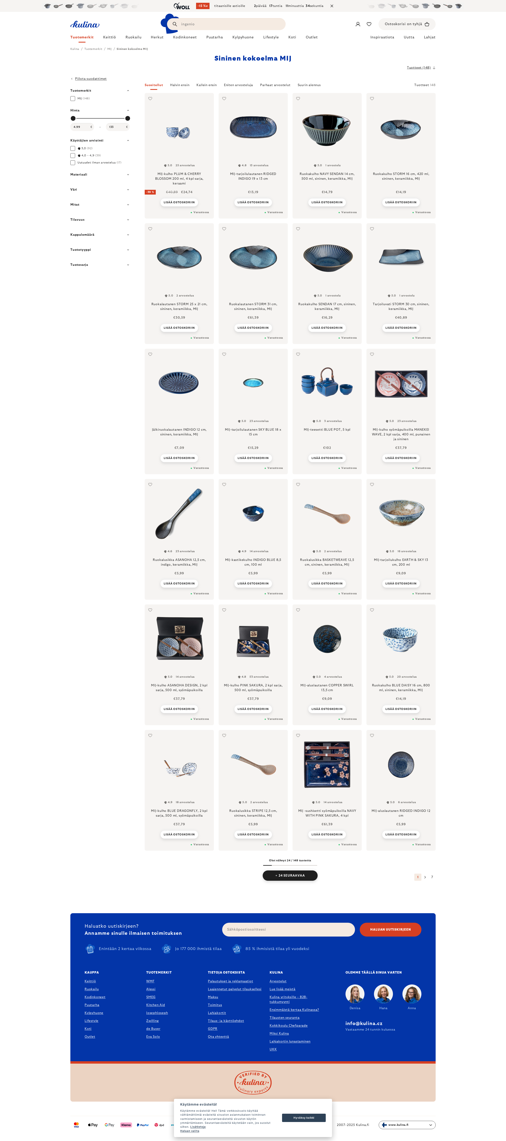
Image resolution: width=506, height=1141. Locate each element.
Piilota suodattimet (91, 78)
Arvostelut (278, 981)
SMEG (151, 997)
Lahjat (430, 37)
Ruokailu (92, 989)
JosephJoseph (157, 1013)
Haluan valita (189, 1130)
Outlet (90, 1036)
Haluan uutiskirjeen (390, 929)
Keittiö (90, 981)
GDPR (212, 1028)
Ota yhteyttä (218, 1036)
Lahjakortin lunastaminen (290, 1041)
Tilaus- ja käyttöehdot (226, 1020)
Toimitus (215, 1005)
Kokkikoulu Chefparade (289, 1025)
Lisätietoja (198, 1126)
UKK (273, 1049)
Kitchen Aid (155, 1005)
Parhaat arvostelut (275, 85)
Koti (88, 1028)
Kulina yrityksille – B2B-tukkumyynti (288, 999)
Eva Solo (153, 1036)
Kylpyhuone (94, 1013)
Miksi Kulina (279, 1033)
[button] (290, 86)
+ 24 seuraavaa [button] (290, 875)
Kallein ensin (206, 85)
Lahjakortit (217, 1013)
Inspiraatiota (382, 37)
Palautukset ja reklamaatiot (230, 981)
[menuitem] (82, 38)
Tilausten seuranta (284, 1017)
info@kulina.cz (364, 1023)
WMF (150, 981)
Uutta (409, 37)
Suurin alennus (309, 85)
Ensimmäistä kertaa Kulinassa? (294, 1009)
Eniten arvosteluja (238, 85)
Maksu (213, 997)
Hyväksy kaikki (304, 1117)
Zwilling (152, 1020)
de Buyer (153, 1028)
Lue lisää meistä (282, 989)
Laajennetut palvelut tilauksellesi (234, 989)
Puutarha (92, 1005)
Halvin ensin (180, 85)
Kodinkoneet (95, 997)
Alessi (151, 989)
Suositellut (154, 85)
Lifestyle (91, 1020)
